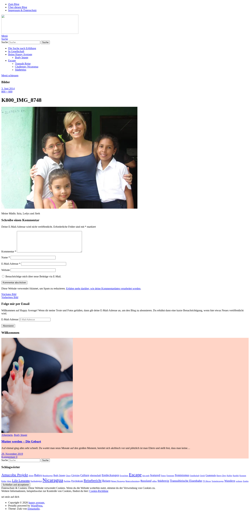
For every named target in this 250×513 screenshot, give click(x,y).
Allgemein (7, 435)
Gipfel (202, 476)
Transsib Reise (23, 63)
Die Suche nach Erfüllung (22, 48)
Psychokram (77, 481)
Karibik (236, 476)
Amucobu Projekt (14, 475)
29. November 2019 (12, 453)
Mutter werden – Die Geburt (21, 441)
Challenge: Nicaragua (26, 66)
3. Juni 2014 (8, 88)
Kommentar (8, 251)
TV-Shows (207, 481)
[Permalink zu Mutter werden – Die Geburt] (37, 431)
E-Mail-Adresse (10, 263)
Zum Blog (13, 4)
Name (5, 257)
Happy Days (221, 476)
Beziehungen (48, 476)
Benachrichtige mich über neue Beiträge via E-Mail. (33, 276)
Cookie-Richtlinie (98, 491)
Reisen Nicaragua (118, 481)
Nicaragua (53, 480)
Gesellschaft (194, 476)
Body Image (21, 57)
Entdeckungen (110, 475)
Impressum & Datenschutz (22, 10)
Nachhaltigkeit (36, 481)
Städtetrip (163, 480)
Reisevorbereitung (133, 481)
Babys (38, 475)
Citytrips (75, 475)
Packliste (67, 481)
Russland (146, 480)
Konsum (242, 476)
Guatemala (211, 475)
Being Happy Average (20, 54)
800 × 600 (6, 91)
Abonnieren (8, 326)
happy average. (37, 502)
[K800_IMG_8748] (69, 207)
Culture (84, 475)
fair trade (145, 476)
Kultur (3, 481)
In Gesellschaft (16, 51)
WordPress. (37, 505)
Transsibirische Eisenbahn (186, 480)
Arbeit (31, 476)
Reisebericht (93, 481)
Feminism (170, 476)
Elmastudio (34, 508)
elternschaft (95, 475)
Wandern (229, 480)
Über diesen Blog (17, 7)
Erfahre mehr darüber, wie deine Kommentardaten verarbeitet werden (103, 288)
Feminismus (182, 475)
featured (155, 475)
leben (9, 481)
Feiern (163, 476)
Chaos (68, 476)
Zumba (245, 481)
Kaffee (229, 476)
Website (5, 270)
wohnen (239, 481)
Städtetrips (20, 69)
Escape (12, 60)
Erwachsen (124, 476)
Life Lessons (21, 480)
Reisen (106, 480)
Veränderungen (218, 481)
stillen (154, 481)
